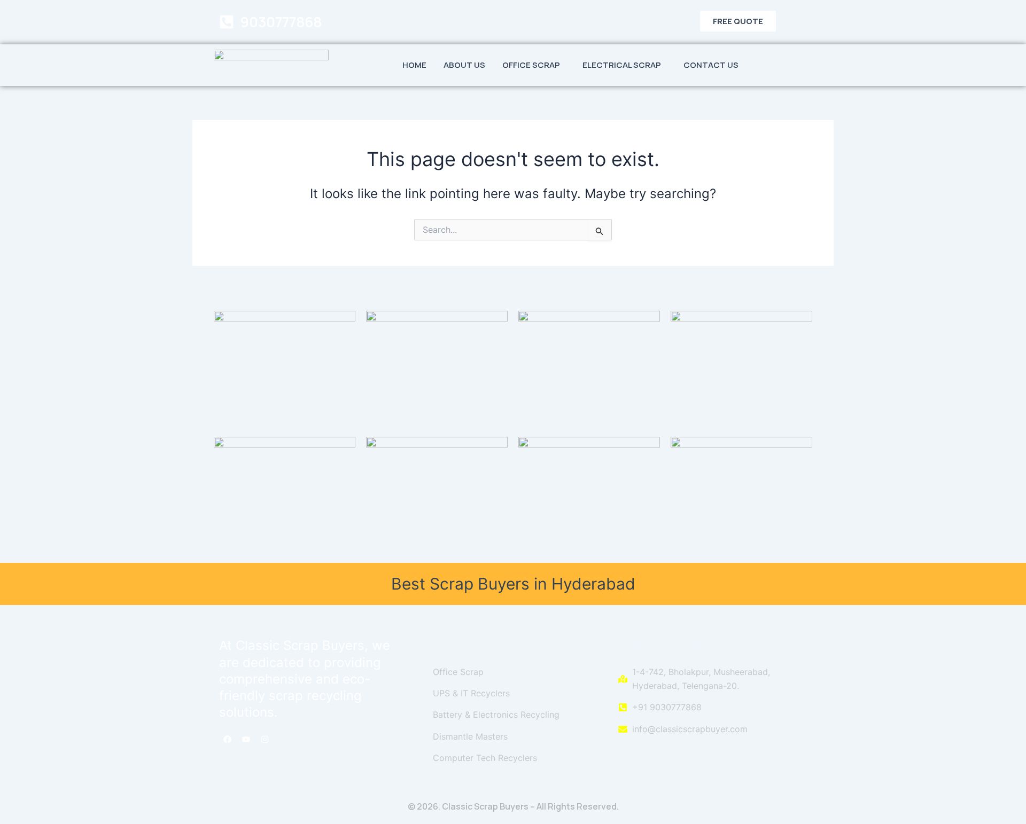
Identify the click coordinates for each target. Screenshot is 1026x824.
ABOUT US (464, 64)
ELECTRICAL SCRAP (621, 64)
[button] (534, 65)
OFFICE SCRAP (531, 64)
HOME (414, 64)
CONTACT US (711, 64)
